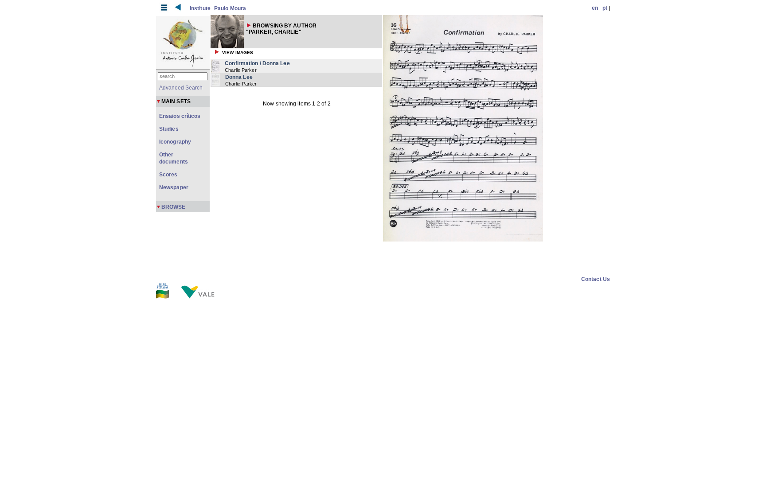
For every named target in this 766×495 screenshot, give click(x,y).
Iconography (175, 142)
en (595, 8)
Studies (169, 129)
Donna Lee (239, 77)
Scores (168, 174)
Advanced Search (181, 88)
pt (604, 8)
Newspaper (173, 187)
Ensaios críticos (180, 116)
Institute (200, 8)
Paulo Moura (230, 8)
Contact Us (595, 279)
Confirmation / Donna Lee (257, 63)
